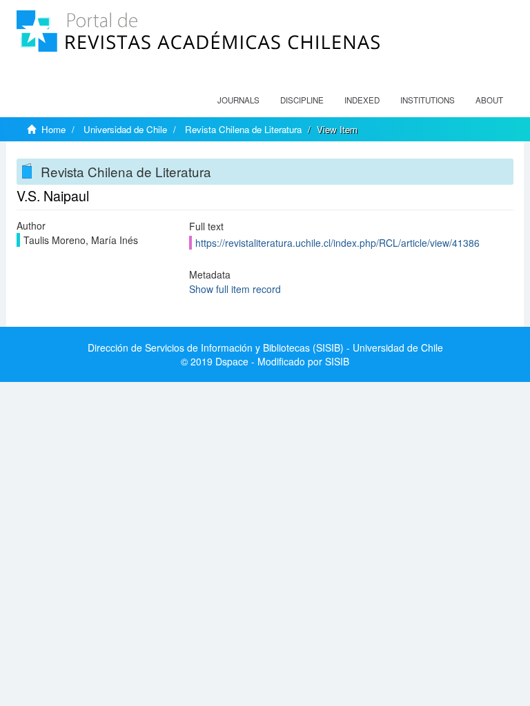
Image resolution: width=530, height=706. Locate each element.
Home (53, 129)
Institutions (427, 99)
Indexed (362, 99)
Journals (238, 99)
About (489, 99)
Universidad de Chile (125, 129)
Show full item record (235, 289)
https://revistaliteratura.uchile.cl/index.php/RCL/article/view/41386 (337, 243)
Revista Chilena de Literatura (243, 129)
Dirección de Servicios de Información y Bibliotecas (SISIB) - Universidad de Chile (265, 347)
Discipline (302, 99)
